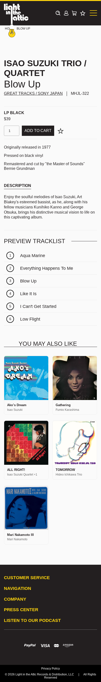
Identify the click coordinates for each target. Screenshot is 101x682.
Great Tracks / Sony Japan (33, 93)
